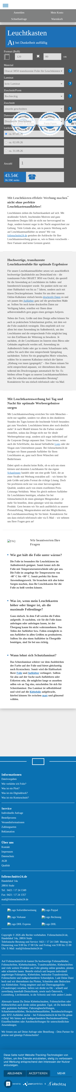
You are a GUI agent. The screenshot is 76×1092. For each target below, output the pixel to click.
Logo (57, 444)
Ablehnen (14, 1073)
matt (45, 695)
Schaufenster (14, 472)
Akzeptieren (38, 1073)
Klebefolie (35, 691)
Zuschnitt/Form (12, 90)
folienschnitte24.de (17, 235)
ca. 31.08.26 (16, 150)
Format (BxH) (12, 51)
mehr (61, 1073)
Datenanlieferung (14, 115)
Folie (19, 673)
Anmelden (19, 12)
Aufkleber (28, 300)
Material (8, 65)
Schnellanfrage (19, 19)
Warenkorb (57, 19)
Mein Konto (57, 12)
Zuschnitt (9, 102)
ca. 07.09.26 (16, 133)
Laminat (8, 77)
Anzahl (8, 163)
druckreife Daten (52, 297)
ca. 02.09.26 (16, 142)
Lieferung (9, 127)
